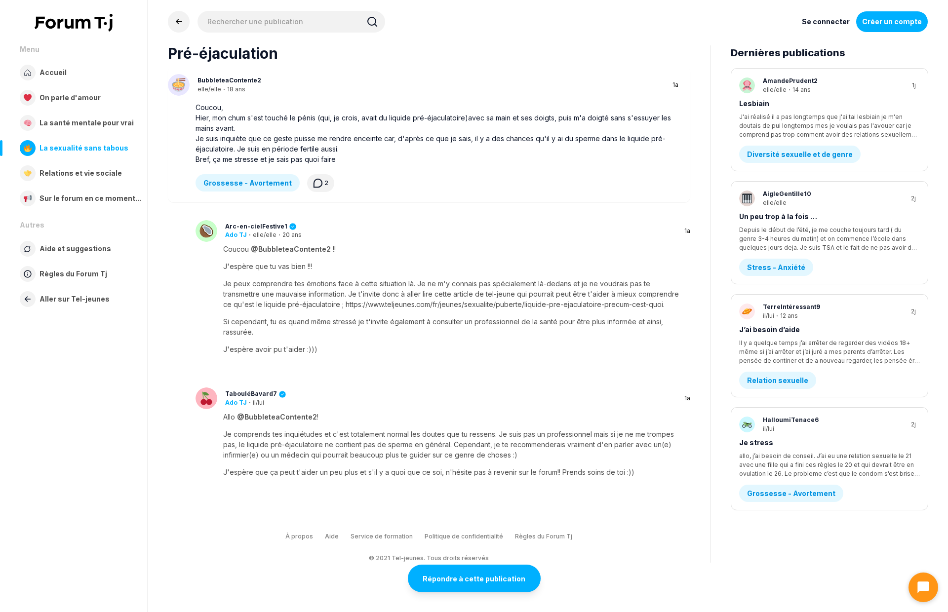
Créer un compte (892, 21)
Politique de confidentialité (464, 536)
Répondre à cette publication (474, 578)
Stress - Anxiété (776, 267)
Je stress (756, 442)
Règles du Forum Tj (543, 536)
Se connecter (826, 21)
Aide (332, 536)
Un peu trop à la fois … (778, 216)
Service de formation (382, 536)
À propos (299, 536)
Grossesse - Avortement (247, 183)
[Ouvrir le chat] (923, 587)
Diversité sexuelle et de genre (800, 154)
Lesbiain (754, 103)
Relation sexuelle (777, 380)
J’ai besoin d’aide (769, 329)
